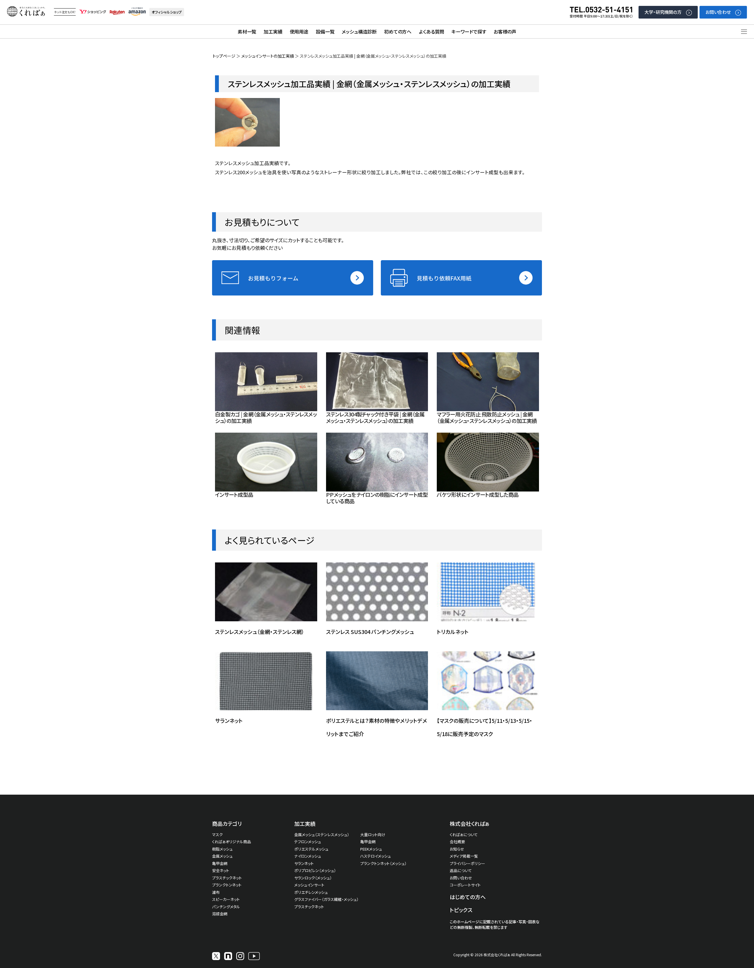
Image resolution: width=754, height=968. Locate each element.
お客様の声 (505, 31)
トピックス (461, 910)
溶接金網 (219, 913)
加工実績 (273, 31)
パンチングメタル (226, 906)
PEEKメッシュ (371, 849)
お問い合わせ (718, 12)
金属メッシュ (222, 856)
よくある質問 (431, 31)
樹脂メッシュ (222, 849)
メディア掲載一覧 (464, 856)
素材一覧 (247, 31)
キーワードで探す (469, 31)
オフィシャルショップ (167, 11)
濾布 (216, 892)
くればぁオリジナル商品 (231, 841)
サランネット (229, 720)
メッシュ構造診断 (359, 31)
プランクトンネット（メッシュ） (383, 863)
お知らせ (457, 849)
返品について (461, 870)
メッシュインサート (309, 885)
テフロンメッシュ (307, 841)
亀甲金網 (219, 863)
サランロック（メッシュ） (313, 878)
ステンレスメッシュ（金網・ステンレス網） (259, 631)
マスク (217, 834)
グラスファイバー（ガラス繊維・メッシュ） (326, 899)
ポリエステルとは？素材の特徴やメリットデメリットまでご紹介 (376, 727)
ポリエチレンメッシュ (311, 892)
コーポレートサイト (465, 885)
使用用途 (299, 31)
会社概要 (457, 841)
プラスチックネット (227, 878)
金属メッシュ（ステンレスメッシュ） (321, 834)
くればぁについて (464, 834)
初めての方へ (397, 31)
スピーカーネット (226, 899)
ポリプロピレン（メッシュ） (315, 870)
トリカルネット (453, 631)
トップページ (224, 56)
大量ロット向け (372, 834)
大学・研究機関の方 (663, 12)
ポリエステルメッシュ (311, 849)
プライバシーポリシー (467, 863)
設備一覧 (325, 31)
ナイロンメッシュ (307, 856)
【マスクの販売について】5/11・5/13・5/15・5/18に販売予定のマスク (484, 727)
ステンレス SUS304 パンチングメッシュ (370, 631)
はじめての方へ (468, 897)
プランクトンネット (227, 885)
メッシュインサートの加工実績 (267, 56)
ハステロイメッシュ (375, 856)
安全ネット (220, 870)
